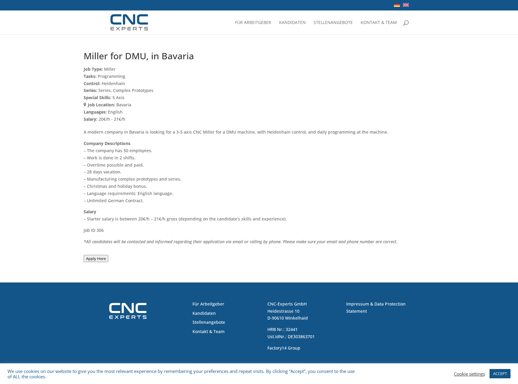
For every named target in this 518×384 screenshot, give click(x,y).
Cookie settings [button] (469, 374)
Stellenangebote (333, 22)
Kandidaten (292, 22)
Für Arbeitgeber (253, 22)
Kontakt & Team (379, 22)
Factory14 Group (283, 348)
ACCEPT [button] (500, 373)
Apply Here (96, 258)
